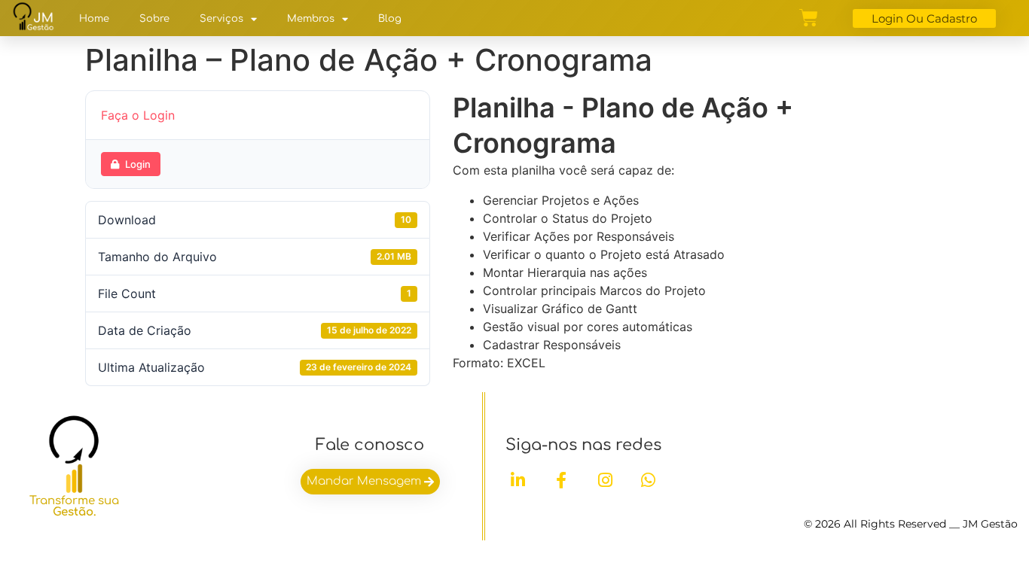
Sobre (154, 19)
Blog (390, 19)
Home (94, 19)
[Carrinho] (808, 18)
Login (138, 164)
